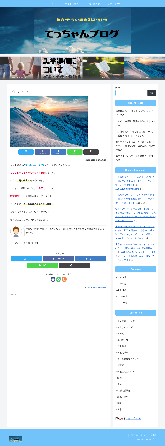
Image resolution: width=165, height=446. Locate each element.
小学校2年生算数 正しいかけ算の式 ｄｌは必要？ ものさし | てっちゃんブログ (135, 234)
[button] (91, 152)
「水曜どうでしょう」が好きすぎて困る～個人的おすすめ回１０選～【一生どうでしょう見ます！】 (134, 181)
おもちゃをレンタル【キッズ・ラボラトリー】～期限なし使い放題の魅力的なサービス (135, 146)
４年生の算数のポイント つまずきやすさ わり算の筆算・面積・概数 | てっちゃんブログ (135, 256)
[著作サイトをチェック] (53, 279)
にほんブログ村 (133, 418)
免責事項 (152, 435)
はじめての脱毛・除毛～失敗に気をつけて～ (135, 123)
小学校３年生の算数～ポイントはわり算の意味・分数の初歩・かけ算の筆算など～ (134, 248)
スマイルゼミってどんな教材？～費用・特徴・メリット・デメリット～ (135, 158)
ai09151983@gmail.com (127, 189)
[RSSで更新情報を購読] (64, 279)
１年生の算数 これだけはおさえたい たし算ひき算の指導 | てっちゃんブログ (135, 217)
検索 (117, 88)
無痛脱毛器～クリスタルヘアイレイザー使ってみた (135, 113)
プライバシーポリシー (138, 435)
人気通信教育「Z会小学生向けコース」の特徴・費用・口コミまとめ (135, 133)
